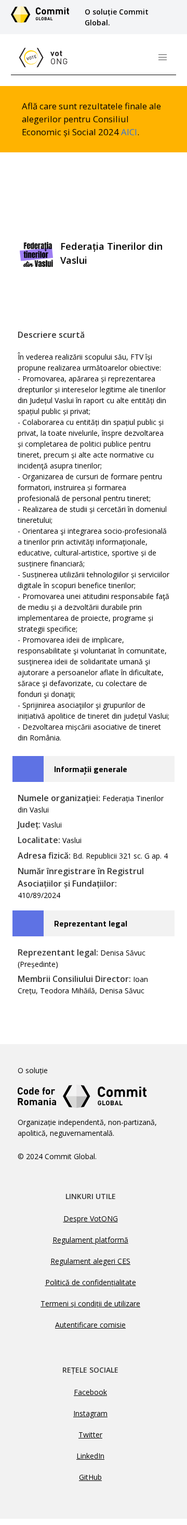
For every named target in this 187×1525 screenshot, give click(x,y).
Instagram (90, 1413)
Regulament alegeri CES (90, 1261)
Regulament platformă (90, 1240)
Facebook (90, 1392)
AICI (129, 132)
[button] (162, 57)
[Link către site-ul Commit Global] (43, 17)
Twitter (90, 1435)
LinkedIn (90, 1456)
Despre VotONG (90, 1218)
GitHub (90, 1477)
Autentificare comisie (90, 1325)
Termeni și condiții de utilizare (90, 1303)
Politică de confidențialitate (90, 1282)
